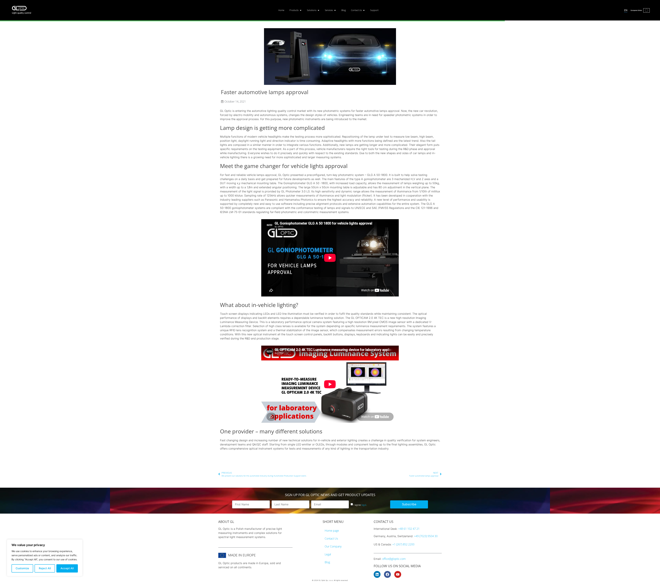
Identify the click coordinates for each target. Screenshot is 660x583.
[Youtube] (397, 574)
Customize (22, 568)
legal (363, 504)
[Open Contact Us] (364, 10)
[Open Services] (335, 10)
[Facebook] (387, 574)
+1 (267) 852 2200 (403, 544)
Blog (327, 562)
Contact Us (331, 538)
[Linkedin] (377, 574)
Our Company (333, 546)
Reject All (45, 568)
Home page (332, 530)
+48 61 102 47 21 (409, 529)
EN (625, 10)
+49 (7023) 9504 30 (426, 536)
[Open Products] (300, 10)
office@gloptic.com (394, 559)
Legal (328, 554)
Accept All (67, 568)
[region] (44, 557)
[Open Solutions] (318, 10)
